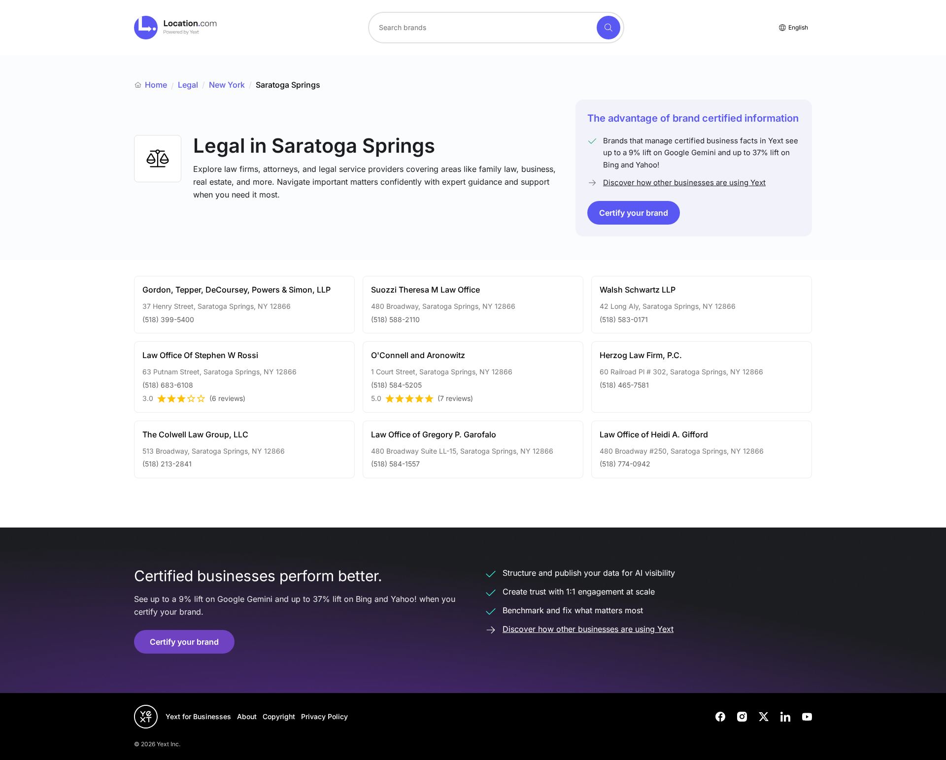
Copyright (279, 716)
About (247, 716)
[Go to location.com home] (175, 27)
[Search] (608, 27)
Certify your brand (633, 213)
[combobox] (496, 27)
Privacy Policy (324, 716)
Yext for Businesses (198, 716)
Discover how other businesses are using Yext (684, 182)
